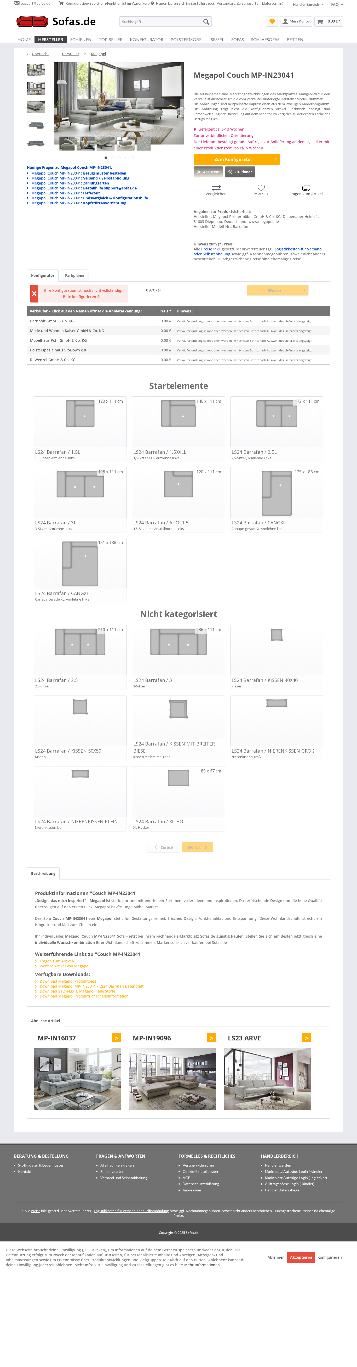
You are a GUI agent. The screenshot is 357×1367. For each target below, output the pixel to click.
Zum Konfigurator (233, 159)
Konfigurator (42, 275)
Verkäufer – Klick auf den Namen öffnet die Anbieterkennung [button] (85, 311)
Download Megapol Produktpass (68, 981)
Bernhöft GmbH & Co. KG (52, 320)
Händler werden (278, 1165)
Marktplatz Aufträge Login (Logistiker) (296, 1177)
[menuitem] (165, 21)
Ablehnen (277, 1257)
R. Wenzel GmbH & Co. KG (53, 359)
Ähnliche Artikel (45, 1020)
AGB (187, 1177)
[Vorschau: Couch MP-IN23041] (36, 71)
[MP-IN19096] (172, 1079)
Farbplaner (75, 275)
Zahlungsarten (112, 1171)
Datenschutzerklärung (201, 1183)
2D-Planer (243, 171)
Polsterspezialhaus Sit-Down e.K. (59, 350)
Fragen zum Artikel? (56, 961)
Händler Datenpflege (282, 1190)
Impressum (192, 1190)
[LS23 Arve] (267, 1079)
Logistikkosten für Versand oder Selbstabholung (131, 1210)
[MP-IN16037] (77, 1079)
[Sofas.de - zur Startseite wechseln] (55, 22)
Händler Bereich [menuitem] (306, 4)
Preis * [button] (165, 311)
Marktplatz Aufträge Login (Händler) (294, 1171)
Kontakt (25, 1171)
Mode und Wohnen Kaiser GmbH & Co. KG (67, 330)
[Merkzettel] (272, 21)
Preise (206, 248)
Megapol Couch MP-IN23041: (78, 173)
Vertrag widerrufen (198, 1165)
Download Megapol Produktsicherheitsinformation (84, 996)
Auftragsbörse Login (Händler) (289, 1183)
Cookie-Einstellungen (200, 1171)
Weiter (274, 290)
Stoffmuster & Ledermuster (41, 1165)
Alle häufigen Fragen (117, 1165)
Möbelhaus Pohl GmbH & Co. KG (58, 340)
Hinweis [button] (184, 311)
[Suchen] (206, 21)
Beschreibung (43, 873)
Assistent (211, 171)
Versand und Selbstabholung (123, 1177)
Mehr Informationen (202, 1264)
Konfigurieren (330, 1257)
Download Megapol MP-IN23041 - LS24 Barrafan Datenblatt (91, 986)
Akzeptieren (301, 1257)
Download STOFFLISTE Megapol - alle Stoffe (77, 991)
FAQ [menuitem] (335, 4)
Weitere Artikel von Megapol (64, 965)
